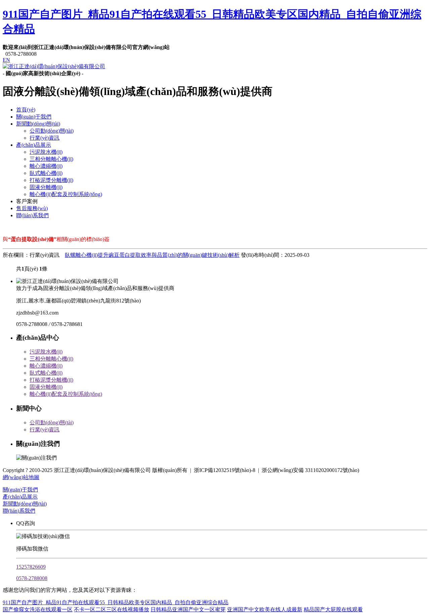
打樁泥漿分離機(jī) (51, 180)
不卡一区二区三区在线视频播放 (111, 609)
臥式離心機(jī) (46, 173)
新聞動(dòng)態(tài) (38, 124)
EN (6, 60)
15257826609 (31, 567)
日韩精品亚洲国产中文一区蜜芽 (188, 609)
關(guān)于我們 (33, 117)
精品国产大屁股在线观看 (333, 609)
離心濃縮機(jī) (46, 166)
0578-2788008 (31, 578)
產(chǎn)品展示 (33, 145)
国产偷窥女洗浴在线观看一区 (38, 609)
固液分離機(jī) (46, 187)
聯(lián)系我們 (32, 215)
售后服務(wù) (32, 208)
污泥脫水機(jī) (46, 152)
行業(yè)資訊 (44, 138)
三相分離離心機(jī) (51, 159)
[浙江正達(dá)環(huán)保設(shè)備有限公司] (54, 66)
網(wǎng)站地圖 (21, 477)
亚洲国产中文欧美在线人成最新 (264, 609)
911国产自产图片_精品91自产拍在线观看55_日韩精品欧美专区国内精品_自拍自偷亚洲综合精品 (115, 602)
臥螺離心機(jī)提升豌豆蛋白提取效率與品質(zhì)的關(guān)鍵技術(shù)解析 (152, 255)
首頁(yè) (25, 109)
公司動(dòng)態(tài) (52, 131)
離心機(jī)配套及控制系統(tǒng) (66, 194)
